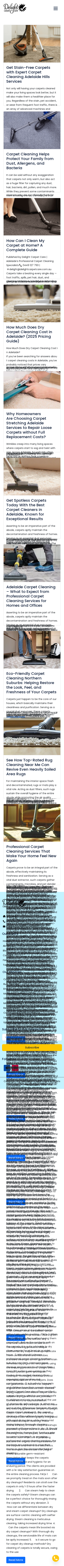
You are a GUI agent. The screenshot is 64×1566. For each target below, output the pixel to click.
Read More (16, 1560)
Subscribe (32, 1047)
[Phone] (55, 1558)
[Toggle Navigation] (55, 8)
